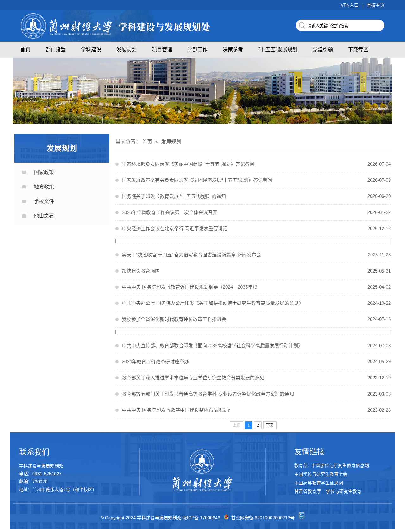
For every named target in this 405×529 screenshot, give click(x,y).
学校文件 (44, 201)
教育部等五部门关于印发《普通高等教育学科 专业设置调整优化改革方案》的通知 (256, 394)
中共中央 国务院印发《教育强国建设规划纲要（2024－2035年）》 (256, 287)
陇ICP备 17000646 (201, 517)
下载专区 (358, 49)
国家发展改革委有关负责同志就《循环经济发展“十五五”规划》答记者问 (256, 180)
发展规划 (126, 49)
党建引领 (323, 49)
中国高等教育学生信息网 (318, 483)
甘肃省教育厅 (308, 491)
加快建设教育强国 (256, 271)
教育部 (301, 465)
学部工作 (197, 49)
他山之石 (44, 215)
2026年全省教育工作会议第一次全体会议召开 (256, 212)
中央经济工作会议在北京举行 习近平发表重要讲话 (256, 228)
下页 (270, 425)
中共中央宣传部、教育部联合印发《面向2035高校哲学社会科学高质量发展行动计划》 (256, 345)
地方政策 (44, 186)
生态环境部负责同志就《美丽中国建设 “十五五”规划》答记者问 (256, 164)
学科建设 (91, 49)
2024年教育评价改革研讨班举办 (256, 361)
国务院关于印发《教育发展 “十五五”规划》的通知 (256, 196)
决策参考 (233, 49)
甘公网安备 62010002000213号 (263, 517)
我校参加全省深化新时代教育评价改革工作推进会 (256, 319)
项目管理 (162, 49)
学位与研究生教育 (343, 491)
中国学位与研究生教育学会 (320, 474)
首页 (25, 49)
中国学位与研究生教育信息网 (340, 465)
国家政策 (44, 172)
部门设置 (56, 49)
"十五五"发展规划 (277, 49)
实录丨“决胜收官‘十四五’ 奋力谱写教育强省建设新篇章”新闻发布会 (256, 254)
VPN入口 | (352, 5)
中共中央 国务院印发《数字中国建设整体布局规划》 (256, 410)
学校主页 (375, 5)
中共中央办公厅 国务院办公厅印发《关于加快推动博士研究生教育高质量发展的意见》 (256, 303)
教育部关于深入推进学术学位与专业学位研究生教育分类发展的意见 (256, 377)
